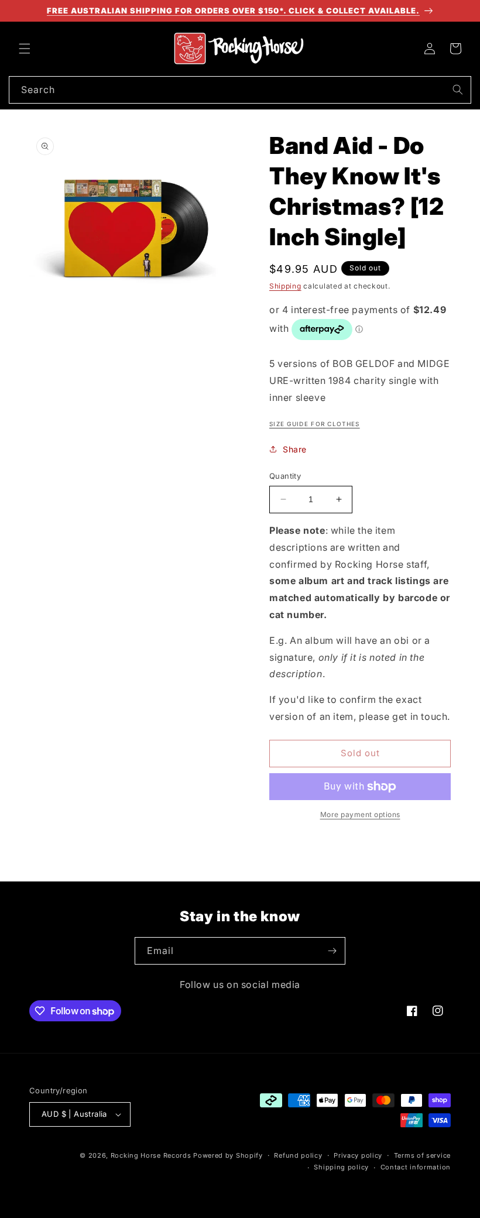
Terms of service (422, 1155)
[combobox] (240, 90)
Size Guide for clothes (314, 423)
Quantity (285, 476)
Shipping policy (341, 1167)
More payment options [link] (360, 814)
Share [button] (295, 449)
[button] (24, 48)
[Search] (458, 89)
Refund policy (298, 1155)
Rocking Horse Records (151, 1155)
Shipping (285, 286)
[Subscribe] (332, 951)
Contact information (415, 1167)
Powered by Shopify (228, 1155)
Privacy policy (358, 1155)
